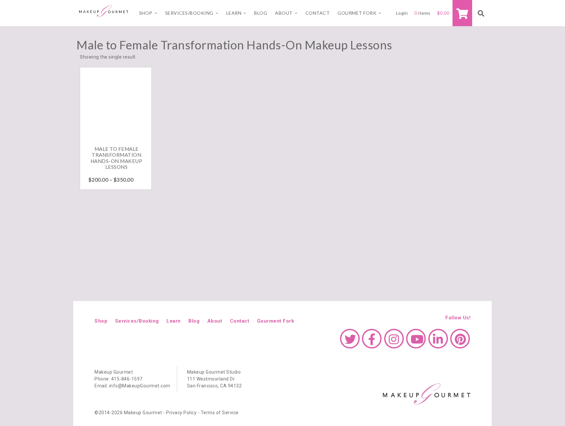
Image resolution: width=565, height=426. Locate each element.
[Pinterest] (460, 342)
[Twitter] (349, 342)
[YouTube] (415, 342)
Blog (260, 13)
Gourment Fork (275, 321)
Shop (145, 13)
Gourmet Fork (356, 13)
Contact (317, 13)
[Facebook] (371, 342)
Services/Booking (189, 13)
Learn (173, 321)
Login (402, 13)
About (284, 13)
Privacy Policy (181, 412)
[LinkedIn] (438, 342)
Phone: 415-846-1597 (118, 379)
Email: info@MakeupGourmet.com (132, 385)
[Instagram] (394, 342)
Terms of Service (220, 412)
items (422, 13)
